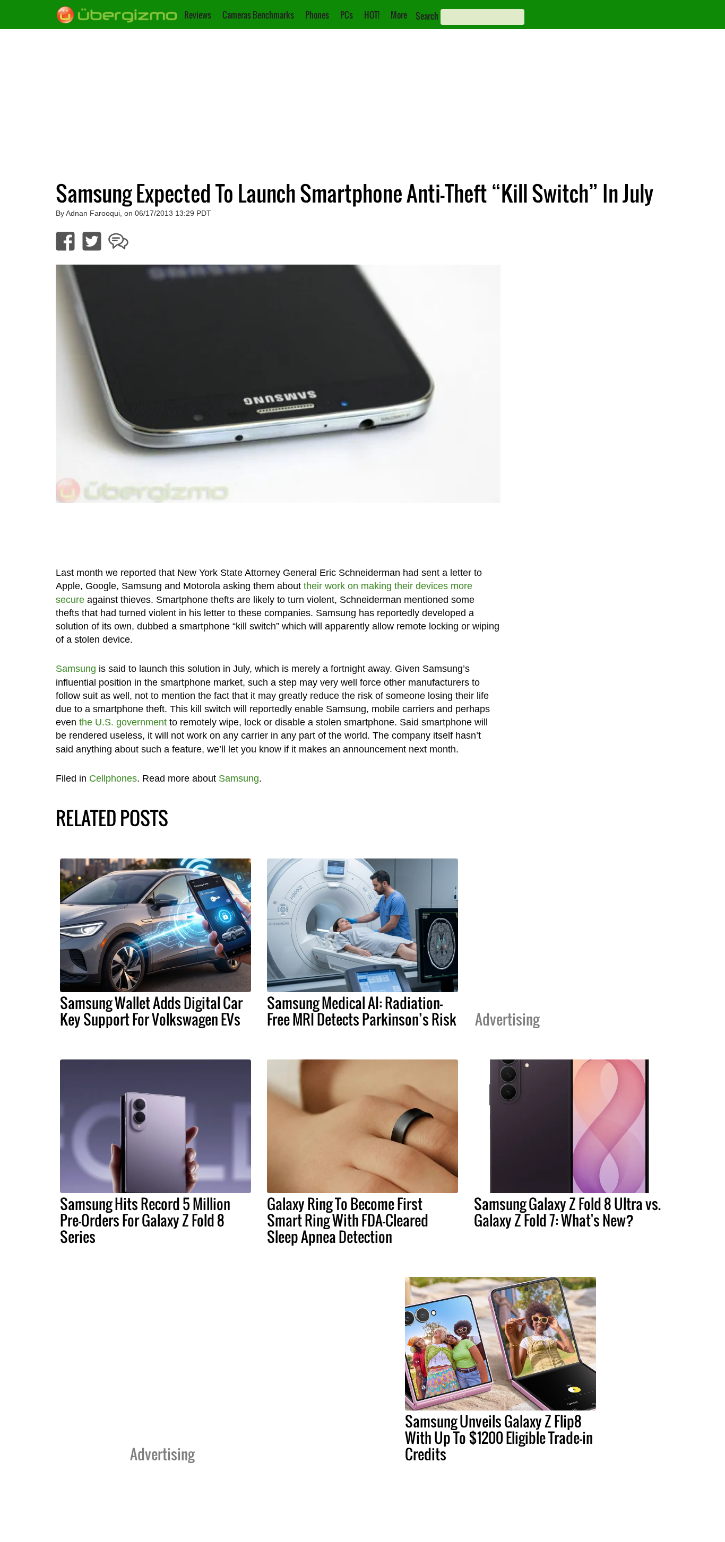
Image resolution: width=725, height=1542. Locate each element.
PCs (346, 14)
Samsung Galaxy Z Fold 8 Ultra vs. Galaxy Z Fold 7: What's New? (567, 1212)
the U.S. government (123, 722)
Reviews (197, 14)
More (399, 14)
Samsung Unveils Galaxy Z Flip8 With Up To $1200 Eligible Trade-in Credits (499, 1437)
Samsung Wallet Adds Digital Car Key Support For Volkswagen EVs (151, 1011)
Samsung (76, 668)
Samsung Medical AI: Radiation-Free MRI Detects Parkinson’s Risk (361, 1011)
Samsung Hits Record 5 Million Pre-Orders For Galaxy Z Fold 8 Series (145, 1220)
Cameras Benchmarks (258, 14)
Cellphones (113, 778)
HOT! (371, 14)
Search (427, 16)
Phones (317, 14)
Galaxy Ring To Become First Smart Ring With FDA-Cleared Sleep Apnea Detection (347, 1220)
